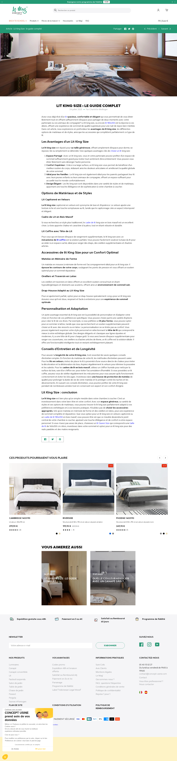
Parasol (12, 694)
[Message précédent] (1, 1)
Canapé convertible (18, 672)
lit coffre (61, 240)
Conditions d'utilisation (66, 705)
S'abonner (110, 645)
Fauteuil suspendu (17, 679)
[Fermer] (172, 2)
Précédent (151, 28)
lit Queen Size (103, 423)
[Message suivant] (175, 1)
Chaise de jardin (16, 690)
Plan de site (15, 705)
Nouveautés (68, 21)
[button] (5, 757)
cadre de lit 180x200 (53, 417)
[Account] (156, 10)
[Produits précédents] (159, 457)
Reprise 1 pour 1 (103, 694)
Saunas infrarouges (17, 701)
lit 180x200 (110, 123)
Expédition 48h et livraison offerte (64, 670)
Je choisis (15, 749)
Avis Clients (101, 668)
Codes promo (58, 664)
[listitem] (57, 533)
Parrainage (57, 682)
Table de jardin (15, 687)
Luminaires (14, 664)
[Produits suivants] (165, 457)
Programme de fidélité (153, 619)
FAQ (87, 21)
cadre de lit (90, 222)
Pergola (12, 698)
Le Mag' (79, 21)
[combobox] (93, 10)
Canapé (12, 668)
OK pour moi (40, 749)
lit (66, 117)
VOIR (106, 2)
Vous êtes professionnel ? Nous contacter (151, 683)
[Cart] (165, 10)
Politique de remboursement (105, 707)
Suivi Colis (100, 664)
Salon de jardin (15, 683)
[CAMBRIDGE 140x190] (35, 489)
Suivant (165, 28)
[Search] (55, 10)
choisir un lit (116, 151)
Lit (10, 675)
